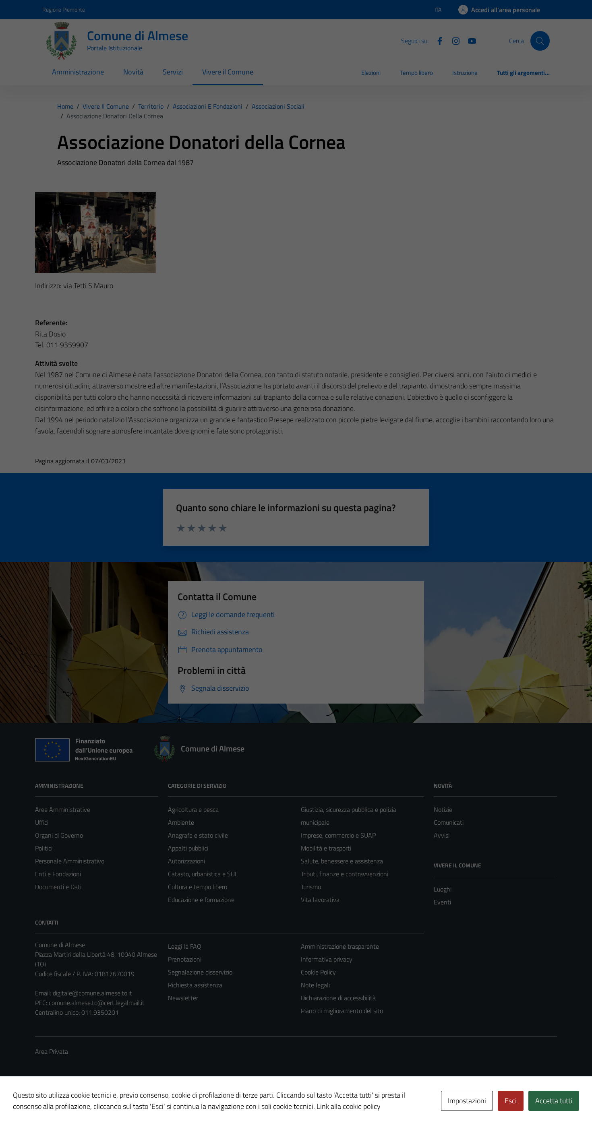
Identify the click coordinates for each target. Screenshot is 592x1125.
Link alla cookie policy (349, 1106)
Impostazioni (467, 1100)
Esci (511, 1100)
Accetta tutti (553, 1100)
